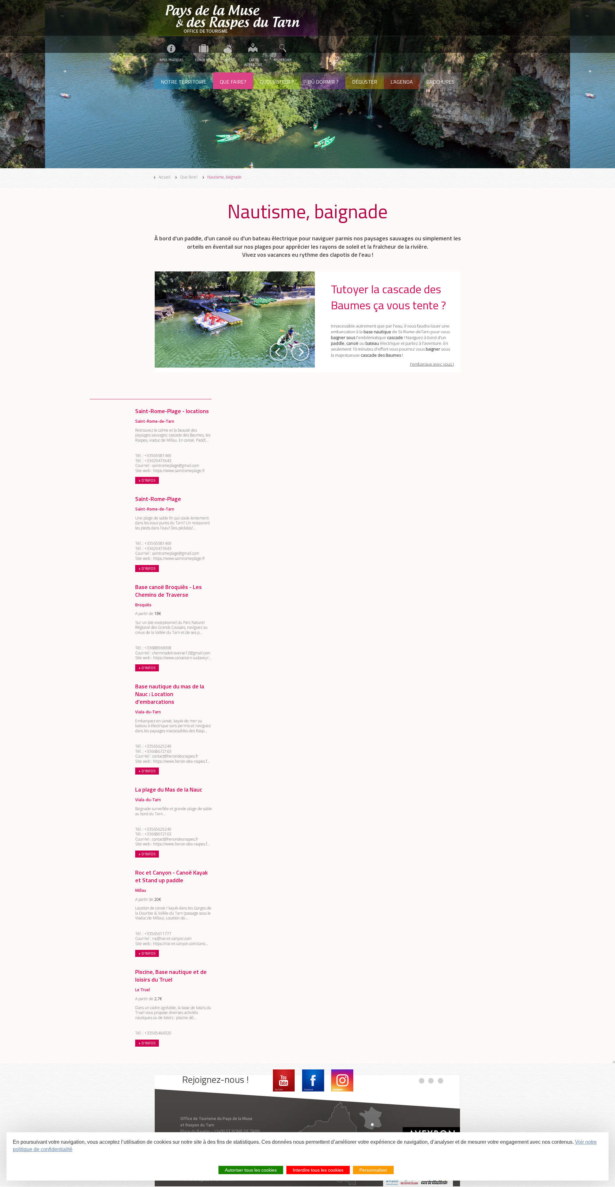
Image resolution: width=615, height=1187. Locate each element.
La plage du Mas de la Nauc (168, 789)
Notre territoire (183, 82)
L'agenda (401, 82)
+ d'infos (147, 480)
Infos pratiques (172, 60)
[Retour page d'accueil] (236, 18)
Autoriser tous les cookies (251, 1170)
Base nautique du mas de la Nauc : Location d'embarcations (169, 694)
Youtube (284, 1080)
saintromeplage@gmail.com (175, 465)
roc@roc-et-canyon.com (172, 938)
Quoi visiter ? (277, 82)
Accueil (164, 177)
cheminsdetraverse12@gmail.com (181, 653)
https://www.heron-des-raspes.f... (181, 761)
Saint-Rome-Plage (158, 498)
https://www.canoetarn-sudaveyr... (182, 657)
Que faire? (233, 82)
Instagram (342, 1080)
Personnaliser (373, 1170)
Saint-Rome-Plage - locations (172, 411)
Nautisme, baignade (224, 177)
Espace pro (203, 60)
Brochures (440, 82)
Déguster (364, 82)
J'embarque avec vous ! (432, 364)
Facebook (313, 1080)
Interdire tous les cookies (318, 1170)
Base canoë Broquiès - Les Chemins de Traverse (168, 591)
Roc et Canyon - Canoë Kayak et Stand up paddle (171, 876)
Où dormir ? (323, 82)
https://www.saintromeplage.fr (179, 470)
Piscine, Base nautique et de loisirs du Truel (171, 975)
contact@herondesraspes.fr (175, 756)
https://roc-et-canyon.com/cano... (180, 943)
